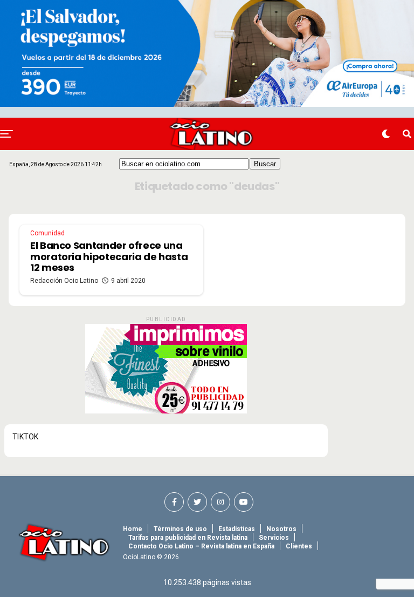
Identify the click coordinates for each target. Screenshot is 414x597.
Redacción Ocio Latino (64, 280)
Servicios (274, 537)
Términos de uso (180, 529)
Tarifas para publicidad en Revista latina (187, 537)
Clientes (299, 546)
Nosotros (281, 529)
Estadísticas (236, 529)
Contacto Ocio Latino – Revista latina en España (201, 546)
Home (132, 529)
